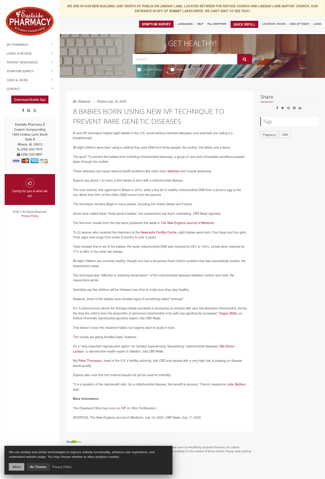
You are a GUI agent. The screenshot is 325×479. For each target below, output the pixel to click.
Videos (182, 69)
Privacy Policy (29, 216)
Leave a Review (19, 53)
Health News (152, 69)
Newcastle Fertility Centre (159, 232)
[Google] (28, 110)
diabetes (173, 171)
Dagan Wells (228, 313)
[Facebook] (23, 110)
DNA (285, 134)
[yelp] (34, 110)
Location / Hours (274, 23)
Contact (13, 89)
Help (200, 23)
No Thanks (38, 467)
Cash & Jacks (17, 80)
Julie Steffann (236, 384)
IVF (123, 408)
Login (317, 23)
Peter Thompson (90, 360)
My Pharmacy (18, 44)
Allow (16, 467)
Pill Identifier (216, 23)
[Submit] (244, 59)
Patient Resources (22, 62)
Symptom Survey (20, 71)
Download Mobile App (30, 99)
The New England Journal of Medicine (187, 222)
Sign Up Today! (299, 23)
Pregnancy (269, 134)
